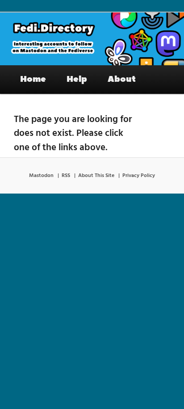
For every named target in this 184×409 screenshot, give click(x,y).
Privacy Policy (138, 176)
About (122, 79)
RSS (66, 176)
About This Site (96, 176)
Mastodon (41, 176)
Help (77, 79)
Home (33, 79)
